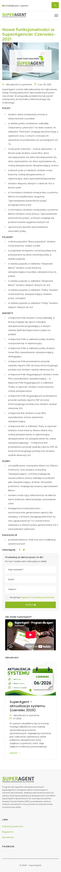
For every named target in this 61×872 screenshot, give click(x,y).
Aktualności (8, 837)
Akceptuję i (32, 597)
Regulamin (26, 597)
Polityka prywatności (12, 826)
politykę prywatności (43, 597)
